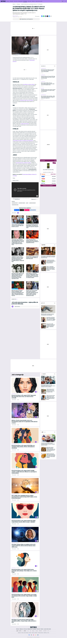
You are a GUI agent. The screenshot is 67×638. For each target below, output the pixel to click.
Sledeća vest (33, 199)
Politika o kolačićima (34, 632)
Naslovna (14, 4)
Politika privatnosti (40, 632)
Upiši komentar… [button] (17, 306)
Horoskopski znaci (15, 204)
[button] (37, 16)
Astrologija (18, 4)
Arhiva (48, 632)
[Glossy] (33, 630)
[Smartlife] (40, 630)
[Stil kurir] (30, 630)
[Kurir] (17, 630)
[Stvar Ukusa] (49, 630)
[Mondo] (21, 630)
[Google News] (38, 635)
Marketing (45, 632)
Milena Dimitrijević (15, 15)
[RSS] (36, 635)
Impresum (19, 632)
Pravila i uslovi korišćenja (24, 632)
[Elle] (28, 630)
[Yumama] (44, 630)
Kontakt (30, 632)
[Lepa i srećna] (37, 630)
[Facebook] (29, 635)
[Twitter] (31, 635)
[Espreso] (25, 630)
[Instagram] (33, 635)
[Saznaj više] (54, 245)
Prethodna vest (17, 199)
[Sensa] (3, 1)
